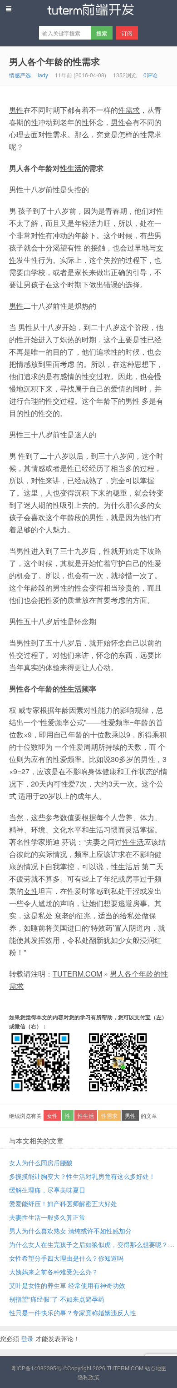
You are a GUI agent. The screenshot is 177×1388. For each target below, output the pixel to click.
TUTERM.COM (77, 973)
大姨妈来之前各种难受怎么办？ (53, 1271)
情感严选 (20, 75)
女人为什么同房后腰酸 (41, 1162)
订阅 (127, 33)
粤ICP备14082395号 (36, 1368)
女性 (31, 891)
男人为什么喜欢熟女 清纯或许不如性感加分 (70, 1230)
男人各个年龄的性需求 (54, 61)
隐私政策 (88, 1377)
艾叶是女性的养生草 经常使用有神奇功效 (67, 1285)
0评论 (150, 75)
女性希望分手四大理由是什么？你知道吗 (66, 1258)
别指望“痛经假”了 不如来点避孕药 (56, 1298)
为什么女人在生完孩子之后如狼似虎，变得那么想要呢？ (88, 1244)
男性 (16, 110)
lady (43, 75)
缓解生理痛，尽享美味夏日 (47, 1189)
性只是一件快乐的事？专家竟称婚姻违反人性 (72, 1312)
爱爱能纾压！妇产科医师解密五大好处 (63, 1203)
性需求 (129, 110)
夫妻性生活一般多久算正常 (47, 1217)
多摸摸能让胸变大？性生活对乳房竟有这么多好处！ (82, 1176)
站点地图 (156, 1368)
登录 (27, 1338)
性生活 (71, 168)
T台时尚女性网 (88, 9)
